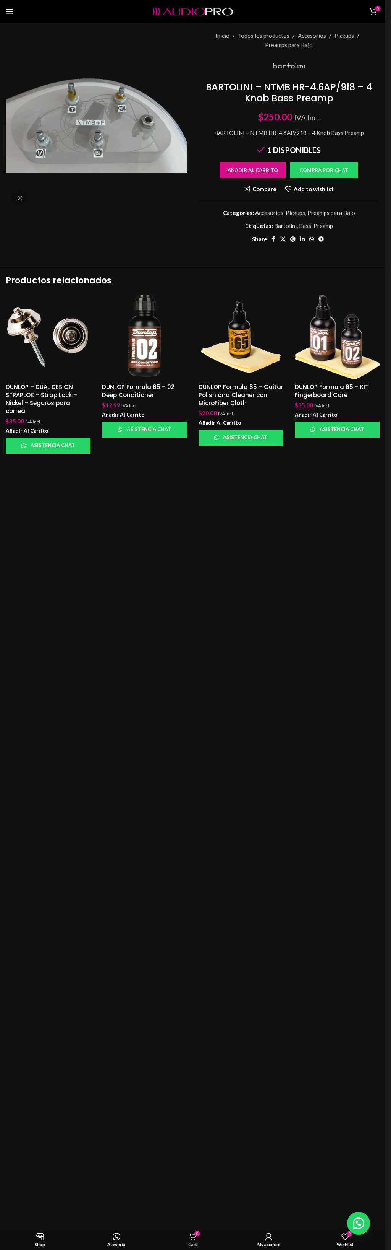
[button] (323, 170)
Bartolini (285, 225)
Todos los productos (263, 35)
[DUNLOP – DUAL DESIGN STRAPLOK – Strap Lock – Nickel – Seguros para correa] (48, 337)
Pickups (344, 35)
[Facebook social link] (273, 239)
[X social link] (283, 239)
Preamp (323, 225)
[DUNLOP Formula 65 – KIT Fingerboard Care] (337, 337)
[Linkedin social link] (302, 239)
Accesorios (312, 35)
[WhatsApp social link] (311, 239)
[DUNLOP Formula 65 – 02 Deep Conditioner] (144, 337)
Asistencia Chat (53, 445)
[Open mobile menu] (9, 11)
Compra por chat (323, 170)
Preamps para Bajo (289, 44)
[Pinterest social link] (293, 239)
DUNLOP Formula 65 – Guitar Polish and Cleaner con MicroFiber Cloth (241, 395)
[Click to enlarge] (20, 198)
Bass (305, 225)
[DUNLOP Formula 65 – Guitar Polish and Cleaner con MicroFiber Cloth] (241, 337)
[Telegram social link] (321, 239)
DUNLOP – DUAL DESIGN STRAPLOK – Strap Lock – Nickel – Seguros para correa (41, 399)
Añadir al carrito (253, 170)
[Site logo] (193, 10)
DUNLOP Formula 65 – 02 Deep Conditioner (138, 391)
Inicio (222, 35)
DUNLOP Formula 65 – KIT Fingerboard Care (331, 391)
